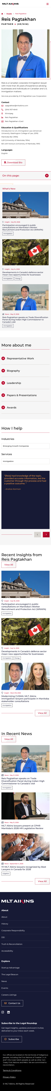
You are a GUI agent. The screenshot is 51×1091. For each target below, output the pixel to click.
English (4, 153)
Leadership (14, 382)
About (4, 917)
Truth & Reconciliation (11, 944)
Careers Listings (8, 995)
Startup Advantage (10, 968)
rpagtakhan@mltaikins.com (16, 106)
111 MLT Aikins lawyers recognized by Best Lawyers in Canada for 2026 (23, 868)
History (4, 924)
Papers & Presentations (22, 395)
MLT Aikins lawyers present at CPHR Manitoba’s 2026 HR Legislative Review (22, 827)
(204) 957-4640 (11, 109)
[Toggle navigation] (47, 4)
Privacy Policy (9, 1077)
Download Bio (14, 162)
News (4, 981)
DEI (3, 937)
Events (4, 988)
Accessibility (7, 951)
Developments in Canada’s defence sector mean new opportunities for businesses (22, 273)
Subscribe (13, 1039)
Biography (13, 370)
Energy (18, 278)
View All (8, 564)
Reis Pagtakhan (11, 117)
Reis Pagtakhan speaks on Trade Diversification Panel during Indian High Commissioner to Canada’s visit (25, 319)
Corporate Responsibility (13, 930)
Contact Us (14, 1003)
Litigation (5, 873)
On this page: (10, 175)
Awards (11, 407)
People (9, 14)
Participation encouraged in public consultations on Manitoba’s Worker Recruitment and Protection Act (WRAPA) (22, 227)
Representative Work (20, 358)
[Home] (2, 14)
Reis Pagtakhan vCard (14, 121)
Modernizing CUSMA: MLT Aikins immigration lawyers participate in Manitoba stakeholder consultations (25, 699)
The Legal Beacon (9, 974)
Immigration (7, 233)
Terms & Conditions (12, 1070)
